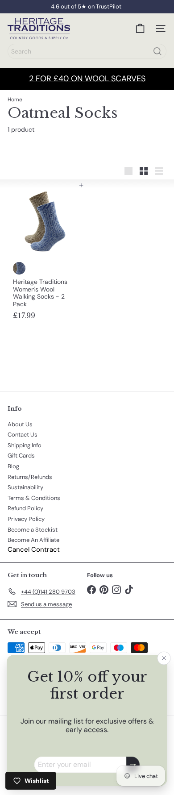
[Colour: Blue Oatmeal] (19, 268)
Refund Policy (25, 508)
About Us (20, 424)
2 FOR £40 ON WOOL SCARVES (87, 78)
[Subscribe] (133, 765)
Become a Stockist (33, 529)
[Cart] (140, 29)
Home (15, 99)
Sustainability (25, 487)
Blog (13, 466)
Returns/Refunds (30, 477)
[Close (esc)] (164, 658)
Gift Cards (21, 455)
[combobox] (87, 51)
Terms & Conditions (34, 498)
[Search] (157, 51)
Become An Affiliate (33, 540)
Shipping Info (24, 445)
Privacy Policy (26, 519)
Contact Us (22, 434)
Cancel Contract (34, 549)
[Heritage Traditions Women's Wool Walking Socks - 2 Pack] (45, 254)
